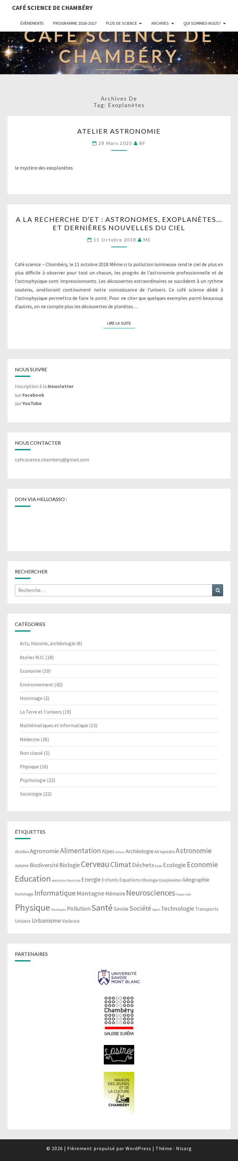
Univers (23, 921)
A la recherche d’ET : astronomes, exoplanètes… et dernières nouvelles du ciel (119, 223)
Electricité (73, 880)
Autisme (22, 865)
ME (147, 239)
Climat (120, 864)
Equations (129, 880)
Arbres (120, 852)
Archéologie (139, 851)
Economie (30, 671)
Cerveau (95, 864)
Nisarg (184, 1148)
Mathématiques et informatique (54, 725)
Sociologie (31, 794)
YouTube (32, 403)
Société (140, 908)
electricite (58, 880)
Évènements (32, 23)
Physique (29, 766)
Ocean (180, 894)
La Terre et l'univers (41, 712)
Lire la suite (121, 323)
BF (142, 143)
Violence (71, 921)
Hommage (31, 698)
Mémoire (115, 893)
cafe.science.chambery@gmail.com (52, 459)
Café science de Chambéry (52, 7)
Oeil (188, 894)
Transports (206, 909)
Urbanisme (46, 921)
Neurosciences (150, 892)
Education (33, 878)
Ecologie (174, 865)
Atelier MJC (32, 657)
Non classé (31, 753)
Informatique (55, 892)
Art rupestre (164, 851)
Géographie (195, 879)
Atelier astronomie (119, 131)
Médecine (30, 739)
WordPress (138, 1148)
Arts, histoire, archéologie (47, 643)
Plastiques (58, 910)
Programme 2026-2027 (75, 23)
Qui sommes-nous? (202, 23)
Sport (156, 910)
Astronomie (194, 850)
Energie (91, 879)
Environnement (36, 684)
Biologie (69, 865)
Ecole (158, 866)
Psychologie (33, 780)
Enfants (110, 880)
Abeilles (22, 851)
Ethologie (149, 880)
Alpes (108, 851)
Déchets (143, 865)
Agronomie (44, 851)
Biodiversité (44, 865)
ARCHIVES (160, 23)
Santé (101, 907)
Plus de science (121, 23)
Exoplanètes (170, 880)
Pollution (78, 908)
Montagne (90, 893)
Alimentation (80, 850)
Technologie (177, 908)
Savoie (120, 908)
